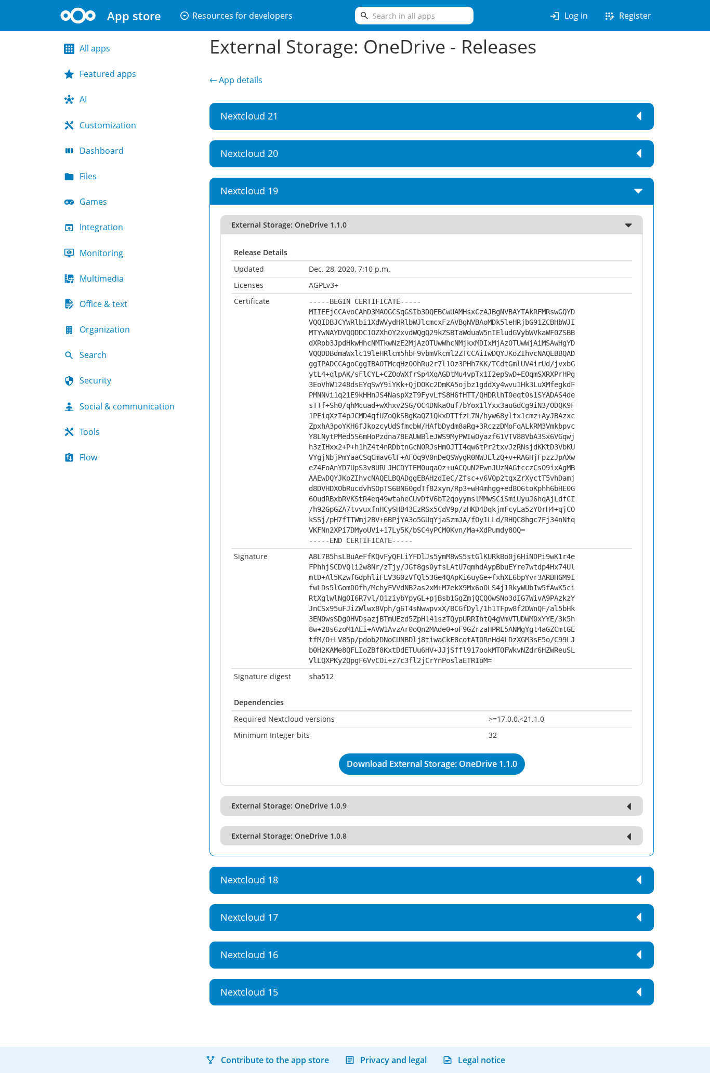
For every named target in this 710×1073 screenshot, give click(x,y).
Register (627, 16)
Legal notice (481, 1060)
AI (83, 99)
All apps (95, 48)
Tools (90, 432)
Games (93, 201)
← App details (235, 80)
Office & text (103, 304)
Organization (105, 329)
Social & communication (127, 406)
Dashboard (102, 150)
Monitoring (101, 253)
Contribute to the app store (275, 1060)
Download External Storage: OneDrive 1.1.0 (432, 764)
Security (95, 380)
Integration (101, 227)
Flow (88, 457)
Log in (568, 16)
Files (88, 176)
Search (93, 355)
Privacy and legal (393, 1060)
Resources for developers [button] (236, 15)
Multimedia (102, 278)
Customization (108, 125)
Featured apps (108, 74)
